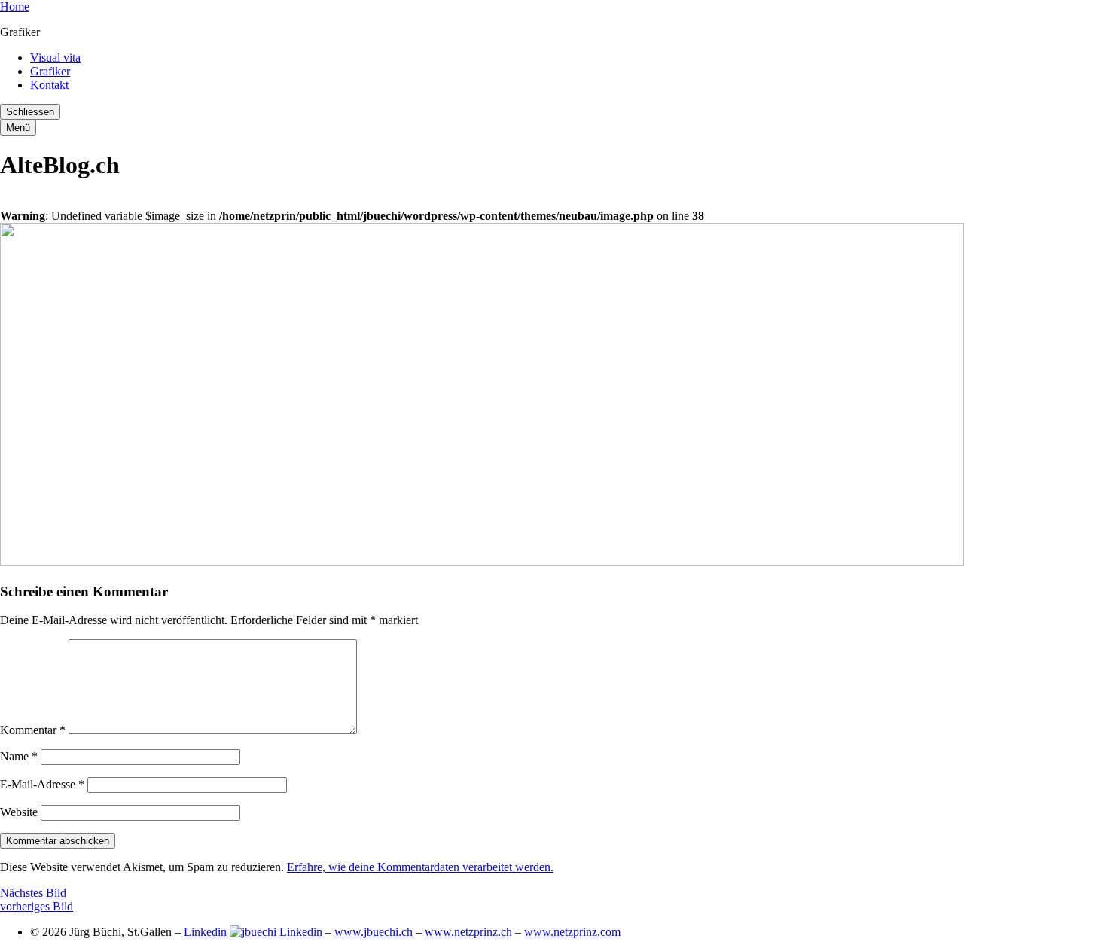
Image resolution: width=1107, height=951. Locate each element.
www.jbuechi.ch (373, 931)
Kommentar (33, 730)
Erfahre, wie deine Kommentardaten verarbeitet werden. (420, 867)
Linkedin (205, 931)
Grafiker (50, 71)
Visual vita (55, 57)
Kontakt (49, 84)
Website (19, 812)
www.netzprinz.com (572, 931)
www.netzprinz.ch (468, 931)
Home (14, 6)
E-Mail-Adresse (42, 784)
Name (19, 756)
